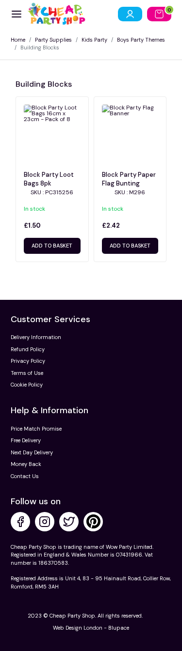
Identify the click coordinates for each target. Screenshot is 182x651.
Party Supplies (53, 39)
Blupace (118, 627)
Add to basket (52, 245)
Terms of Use (27, 373)
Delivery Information (36, 337)
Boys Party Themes (141, 39)
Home (18, 39)
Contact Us (25, 476)
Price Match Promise (36, 428)
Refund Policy (28, 349)
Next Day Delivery (32, 452)
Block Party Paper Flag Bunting (129, 178)
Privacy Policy (28, 360)
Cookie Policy (27, 384)
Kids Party (94, 39)
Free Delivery (26, 440)
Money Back (26, 464)
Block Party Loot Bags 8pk (49, 178)
